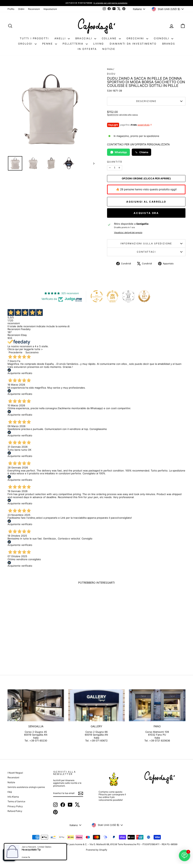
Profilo (11, 9)
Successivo (32, 352)
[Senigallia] (36, 705)
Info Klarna (13, 796)
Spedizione (112, 114)
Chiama (143, 152)
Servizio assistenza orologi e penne (26, 787)
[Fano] (157, 705)
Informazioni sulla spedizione (146, 243)
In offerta (87, 48)
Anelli (60, 38)
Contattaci (146, 251)
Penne (48, 43)
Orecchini (135, 38)
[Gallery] (96, 705)
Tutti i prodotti (34, 38)
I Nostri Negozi (15, 772)
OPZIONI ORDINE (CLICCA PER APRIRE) (146, 178)
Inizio (110, 69)
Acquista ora (146, 212)
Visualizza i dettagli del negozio (128, 232)
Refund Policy (15, 811)
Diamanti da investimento (133, 43)
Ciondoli (162, 38)
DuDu (111, 73)
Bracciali (84, 38)
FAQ (10, 792)
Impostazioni (50, 9)
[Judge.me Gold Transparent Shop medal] (97, 296)
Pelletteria (74, 43)
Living (98, 43)
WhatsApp (121, 152)
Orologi (26, 43)
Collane (110, 38)
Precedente (15, 352)
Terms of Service (16, 801)
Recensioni (34, 9)
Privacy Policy (15, 806)
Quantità (114, 161)
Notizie (108, 48)
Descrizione (146, 101)
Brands (168, 43)
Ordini (21, 9)
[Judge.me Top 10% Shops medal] (144, 296)
